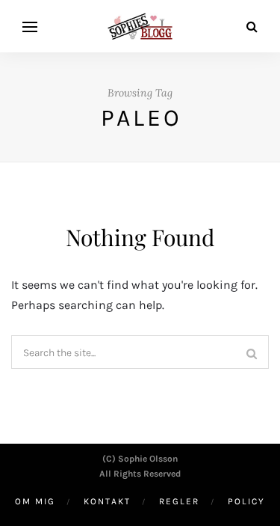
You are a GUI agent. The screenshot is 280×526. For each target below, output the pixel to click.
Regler (179, 501)
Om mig (35, 501)
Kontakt (107, 501)
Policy (246, 501)
